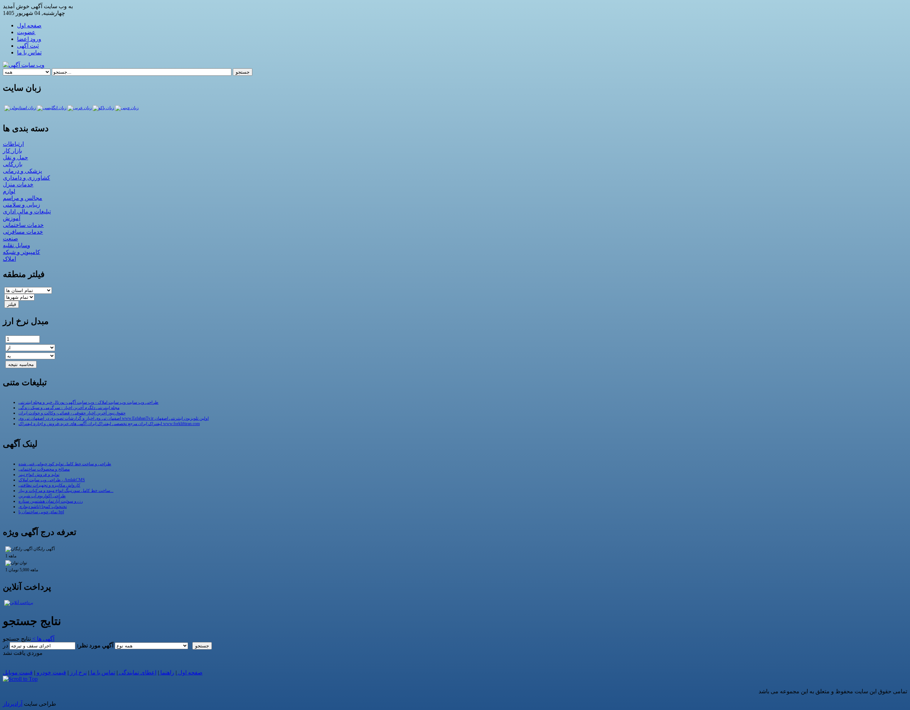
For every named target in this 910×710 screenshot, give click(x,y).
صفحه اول (190, 672)
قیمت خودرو (50, 672)
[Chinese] (127, 107)
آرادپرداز (12, 704)
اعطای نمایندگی (137, 672)
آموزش (11, 218)
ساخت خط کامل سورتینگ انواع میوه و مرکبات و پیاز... (65, 490)
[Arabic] (80, 107)
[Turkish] (20, 107)
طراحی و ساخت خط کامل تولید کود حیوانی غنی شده (64, 463)
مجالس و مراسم (22, 198)
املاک (9, 259)
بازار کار (12, 151)
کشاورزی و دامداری (26, 178)
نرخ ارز (78, 672)
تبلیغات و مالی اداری (27, 211)
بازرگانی (12, 164)
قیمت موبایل (18, 672)
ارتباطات (13, 144)
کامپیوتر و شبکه (21, 252)
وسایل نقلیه (16, 245)
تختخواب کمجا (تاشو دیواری (42, 506)
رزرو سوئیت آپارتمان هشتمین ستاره (50, 501)
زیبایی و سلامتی (21, 205)
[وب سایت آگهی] (23, 65)
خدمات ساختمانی (23, 225)
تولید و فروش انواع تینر (38, 474)
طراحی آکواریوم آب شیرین (42, 495)
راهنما (166, 672)
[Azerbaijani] (103, 107)
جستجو (243, 72)
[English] (51, 107)
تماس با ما (102, 672)
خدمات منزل (18, 184)
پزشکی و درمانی (22, 171)
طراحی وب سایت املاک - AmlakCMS (51, 479)
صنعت (10, 238)
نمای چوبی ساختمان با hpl (41, 511)
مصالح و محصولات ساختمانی (44, 469)
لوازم (9, 191)
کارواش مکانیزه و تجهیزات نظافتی (49, 485)
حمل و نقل (15, 157)
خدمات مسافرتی (23, 232)
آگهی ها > (42, 639)
